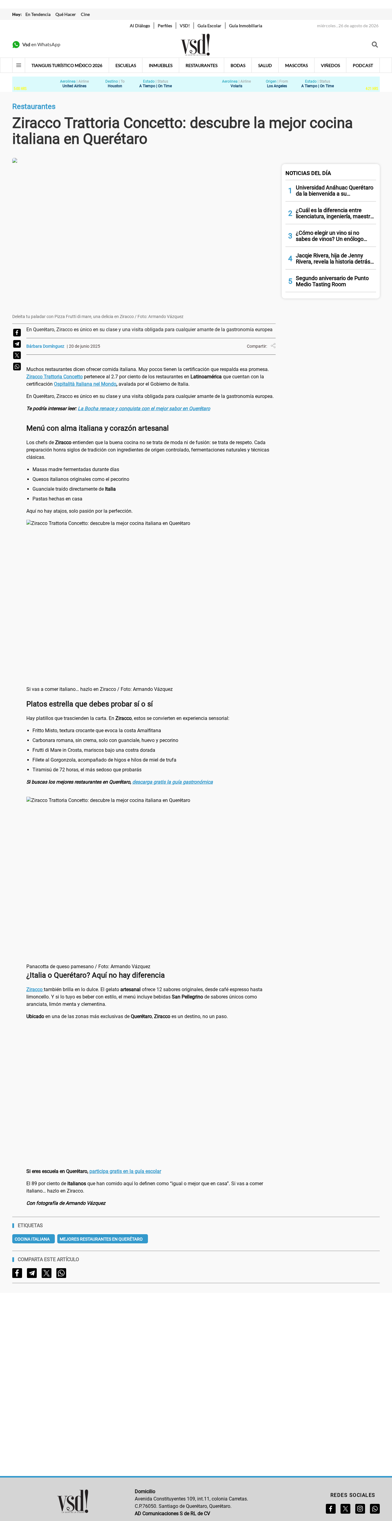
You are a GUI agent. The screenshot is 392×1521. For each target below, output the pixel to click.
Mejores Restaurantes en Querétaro (101, 1239)
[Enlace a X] (345, 1509)
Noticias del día (308, 173)
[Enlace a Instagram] (360, 1509)
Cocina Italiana (32, 1239)
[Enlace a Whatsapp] (375, 1509)
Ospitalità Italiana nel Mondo (85, 384)
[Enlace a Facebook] (331, 1509)
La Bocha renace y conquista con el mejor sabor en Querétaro (144, 408)
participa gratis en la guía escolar (125, 1171)
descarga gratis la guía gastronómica (172, 782)
